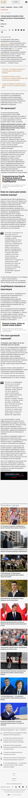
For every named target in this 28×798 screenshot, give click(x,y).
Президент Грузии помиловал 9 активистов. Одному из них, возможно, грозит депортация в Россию (13, 623)
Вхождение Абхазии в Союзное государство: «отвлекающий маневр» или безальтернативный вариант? (14, 78)
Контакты (14, 778)
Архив (3, 12)
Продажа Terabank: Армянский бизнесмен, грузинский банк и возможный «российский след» (14, 747)
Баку (2, 26)
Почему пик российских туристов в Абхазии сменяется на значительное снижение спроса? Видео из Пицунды (13, 740)
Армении (15, 48)
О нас (14, 773)
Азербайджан (4, 10)
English (21, 7)
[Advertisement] (14, 492)
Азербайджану (5, 43)
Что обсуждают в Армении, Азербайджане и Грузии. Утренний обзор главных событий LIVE (13, 527)
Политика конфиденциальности (14, 783)
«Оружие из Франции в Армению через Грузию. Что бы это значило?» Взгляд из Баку (14, 85)
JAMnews (4, 24)
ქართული (16, 7)
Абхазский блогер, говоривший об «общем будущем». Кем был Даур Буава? (12, 599)
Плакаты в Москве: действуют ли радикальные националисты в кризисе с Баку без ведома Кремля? (13, 672)
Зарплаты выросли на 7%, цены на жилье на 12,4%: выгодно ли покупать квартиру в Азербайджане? (14, 550)
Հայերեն (3, 7)
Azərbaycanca (9, 7)
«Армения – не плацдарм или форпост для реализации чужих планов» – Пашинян (13, 71)
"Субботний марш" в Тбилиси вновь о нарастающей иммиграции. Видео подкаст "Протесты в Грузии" (12, 575)
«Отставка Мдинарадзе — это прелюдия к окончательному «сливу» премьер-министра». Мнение (13, 698)
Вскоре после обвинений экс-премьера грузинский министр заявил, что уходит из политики (12, 723)
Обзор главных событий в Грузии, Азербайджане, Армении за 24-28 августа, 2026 (14, 648)
